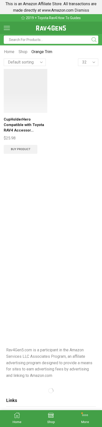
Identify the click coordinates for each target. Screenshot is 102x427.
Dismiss (82, 10)
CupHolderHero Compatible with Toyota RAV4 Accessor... (24, 124)
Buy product (20, 149)
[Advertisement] (51, 230)
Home (9, 51)
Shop (23, 51)
